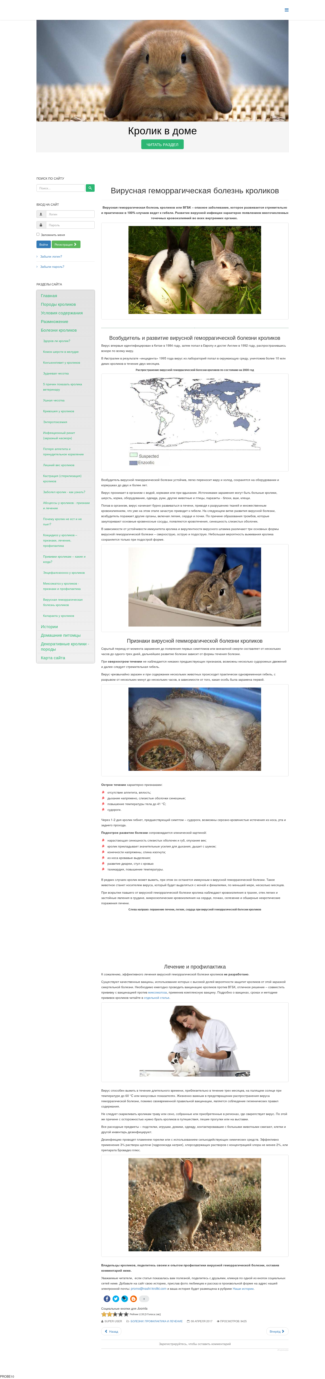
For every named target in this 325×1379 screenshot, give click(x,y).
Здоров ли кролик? (56, 340)
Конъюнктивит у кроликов (61, 362)
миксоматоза (157, 992)
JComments (283, 1350)
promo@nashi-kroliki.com (148, 1288)
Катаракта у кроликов (58, 615)
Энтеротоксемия (55, 422)
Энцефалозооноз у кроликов (64, 572)
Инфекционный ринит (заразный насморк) (59, 435)
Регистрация (64, 244)
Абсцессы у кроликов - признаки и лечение (66, 505)
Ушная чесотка (54, 400)
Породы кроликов (58, 304)
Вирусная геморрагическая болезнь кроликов (63, 602)
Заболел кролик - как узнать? (64, 492)
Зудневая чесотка (56, 373)
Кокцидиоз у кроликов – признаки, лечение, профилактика (60, 540)
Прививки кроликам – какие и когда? (64, 559)
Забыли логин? (50, 256)
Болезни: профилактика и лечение (157, 1321)
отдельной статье (156, 997)
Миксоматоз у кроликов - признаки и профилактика (62, 586)
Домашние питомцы (61, 635)
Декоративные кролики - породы (65, 646)
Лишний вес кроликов (58, 465)
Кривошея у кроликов (58, 411)
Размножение (54, 321)
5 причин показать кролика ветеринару (62, 386)
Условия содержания (62, 312)
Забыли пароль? (51, 266)
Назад (113, 1331)
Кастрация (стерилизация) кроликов (62, 478)
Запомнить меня (53, 234)
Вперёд (275, 1331)
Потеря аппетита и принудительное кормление (63, 451)
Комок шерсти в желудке (61, 351)
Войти (43, 244)
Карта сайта (53, 657)
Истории (49, 626)
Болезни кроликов (59, 330)
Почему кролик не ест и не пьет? (62, 521)
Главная (49, 295)
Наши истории (243, 1288)
